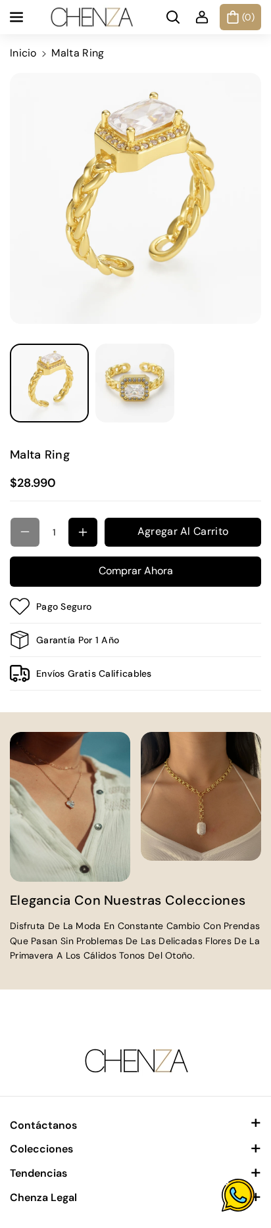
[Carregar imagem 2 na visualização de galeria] (134, 383)
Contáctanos (43, 1125)
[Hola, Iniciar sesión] (201, 17)
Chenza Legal (43, 1197)
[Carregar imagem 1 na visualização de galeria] (49, 383)
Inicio (23, 53)
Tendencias (38, 1173)
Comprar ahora (136, 571)
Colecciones (41, 1149)
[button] (18, 17)
